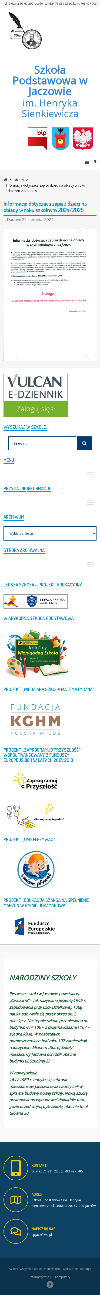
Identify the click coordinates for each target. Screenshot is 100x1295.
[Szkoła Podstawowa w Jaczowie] (24, 30)
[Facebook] (50, 1284)
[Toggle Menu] (90, 474)
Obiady (18, 180)
